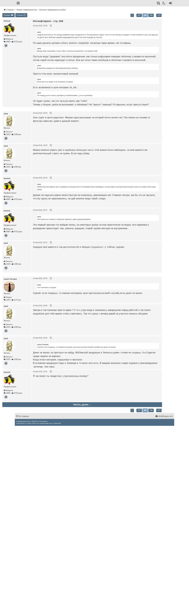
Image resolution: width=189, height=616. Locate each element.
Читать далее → (82, 404)
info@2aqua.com (165, 416)
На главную (23, 416)
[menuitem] (23, 421)
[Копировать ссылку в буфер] (51, 26)
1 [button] (132, 15)
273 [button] (158, 15)
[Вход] (170, 3)
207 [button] (139, 15)
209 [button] (151, 15)
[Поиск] (158, 3)
